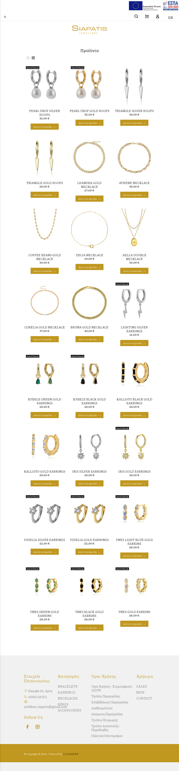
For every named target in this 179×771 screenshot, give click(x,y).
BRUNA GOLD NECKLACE (89, 327)
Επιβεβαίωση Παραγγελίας (109, 702)
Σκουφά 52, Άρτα (40, 690)
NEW (140, 692)
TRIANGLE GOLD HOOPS (44, 183)
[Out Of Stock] (44, 85)
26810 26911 (37, 696)
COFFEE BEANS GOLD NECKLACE (44, 257)
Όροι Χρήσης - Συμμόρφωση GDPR (111, 688)
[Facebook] (27, 727)
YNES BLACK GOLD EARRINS (89, 614)
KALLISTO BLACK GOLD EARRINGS (134, 401)
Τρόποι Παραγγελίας (105, 696)
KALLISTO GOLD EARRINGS (44, 471)
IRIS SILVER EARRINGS (89, 471)
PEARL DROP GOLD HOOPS (89, 111)
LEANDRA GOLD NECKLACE (89, 185)
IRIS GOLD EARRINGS (134, 471)
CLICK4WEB (70, 754)
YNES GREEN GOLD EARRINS (44, 614)
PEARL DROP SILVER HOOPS (44, 113)
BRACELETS (68, 686)
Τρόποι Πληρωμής (104, 720)
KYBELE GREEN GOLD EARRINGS (44, 401)
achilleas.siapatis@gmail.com (45, 706)
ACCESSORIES (69, 710)
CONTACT (144, 698)
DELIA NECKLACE (89, 255)
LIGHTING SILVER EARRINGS (134, 329)
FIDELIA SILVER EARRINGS (44, 540)
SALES (141, 686)
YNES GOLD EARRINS (134, 612)
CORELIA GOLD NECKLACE (44, 327)
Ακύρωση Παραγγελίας (107, 714)
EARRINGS (67, 692)
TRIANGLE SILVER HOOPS (134, 111)
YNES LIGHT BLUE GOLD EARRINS (134, 542)
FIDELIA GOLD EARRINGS (89, 540)
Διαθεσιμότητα (102, 708)
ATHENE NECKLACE (134, 183)
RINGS (63, 704)
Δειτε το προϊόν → (44, 126)
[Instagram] (37, 727)
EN (170, 17)
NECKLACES (68, 698)
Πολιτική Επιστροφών (107, 735)
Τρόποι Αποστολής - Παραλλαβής (105, 728)
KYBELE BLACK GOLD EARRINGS (89, 401)
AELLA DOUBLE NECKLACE (134, 257)
